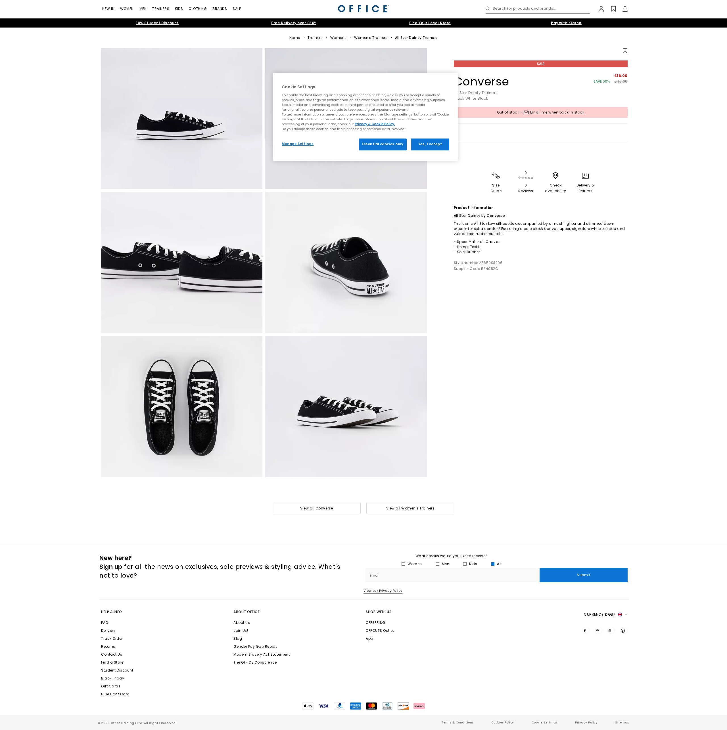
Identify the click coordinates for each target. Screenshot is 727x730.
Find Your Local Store (430, 22)
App (369, 638)
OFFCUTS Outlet (380, 630)
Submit (583, 574)
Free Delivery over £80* (293, 22)
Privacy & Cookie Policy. (375, 124)
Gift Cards (110, 686)
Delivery (108, 630)
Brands (219, 8)
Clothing (198, 8)
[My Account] (598, 9)
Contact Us (111, 654)
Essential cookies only (383, 144)
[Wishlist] (610, 9)
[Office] (363, 8)
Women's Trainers (370, 37)
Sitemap (622, 722)
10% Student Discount (157, 22)
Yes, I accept (430, 144)
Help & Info (111, 611)
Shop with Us (378, 611)
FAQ (104, 622)
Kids (179, 8)
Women (127, 8)
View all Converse (316, 508)
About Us (241, 622)
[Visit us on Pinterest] (598, 630)
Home (294, 37)
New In (108, 8)
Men (143, 8)
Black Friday (112, 678)
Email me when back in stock (557, 112)
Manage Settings (298, 144)
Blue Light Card (115, 694)
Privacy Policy (586, 722)
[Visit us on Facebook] (586, 630)
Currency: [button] (599, 614)
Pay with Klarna (566, 22)
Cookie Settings (545, 722)
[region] (365, 117)
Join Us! (240, 630)
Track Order (112, 638)
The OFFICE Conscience (255, 662)
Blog (237, 638)
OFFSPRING (375, 622)
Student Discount (117, 670)
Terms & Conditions (457, 722)
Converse (481, 81)
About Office (246, 611)
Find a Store (112, 662)
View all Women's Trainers (410, 508)
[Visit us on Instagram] (611, 630)
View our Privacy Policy (383, 590)
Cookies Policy (502, 722)
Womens (338, 37)
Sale (237, 8)
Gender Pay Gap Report (255, 646)
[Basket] (621, 9)
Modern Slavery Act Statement (261, 654)
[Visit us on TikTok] (624, 630)
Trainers (160, 8)
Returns (108, 646)
